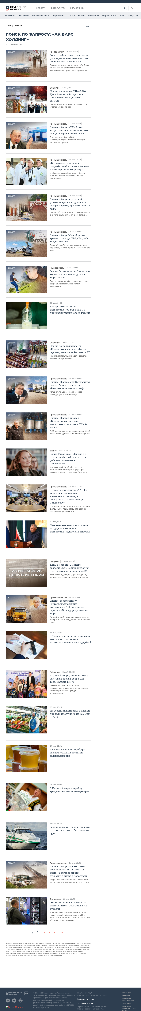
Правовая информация (128, 999)
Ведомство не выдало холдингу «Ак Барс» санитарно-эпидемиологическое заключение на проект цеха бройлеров (69, 63)
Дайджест (55, 561)
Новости (41, 8)
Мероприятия (109, 15)
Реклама (126, 996)
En (132, 8)
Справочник (77, 8)
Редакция (126, 993)
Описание (126, 1004)
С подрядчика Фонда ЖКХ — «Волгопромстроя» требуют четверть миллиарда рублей (69, 135)
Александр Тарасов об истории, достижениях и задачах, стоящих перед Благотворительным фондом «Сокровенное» (69, 684)
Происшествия (57, 51)
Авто (72, 15)
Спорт (122, 15)
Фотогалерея (58, 8)
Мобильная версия (86, 999)
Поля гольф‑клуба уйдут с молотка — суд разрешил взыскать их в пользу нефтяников (70, 279)
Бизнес (81, 15)
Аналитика (10, 15)
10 (61, 932)
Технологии (93, 15)
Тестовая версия (85, 1003)
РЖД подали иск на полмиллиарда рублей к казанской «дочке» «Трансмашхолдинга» (70, 425)
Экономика (24, 15)
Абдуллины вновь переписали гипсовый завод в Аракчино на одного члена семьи (69, 874)
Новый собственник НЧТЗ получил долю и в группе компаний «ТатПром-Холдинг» (70, 207)
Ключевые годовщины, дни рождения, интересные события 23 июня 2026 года (69, 571)
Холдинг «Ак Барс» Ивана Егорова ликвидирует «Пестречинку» (70, 388)
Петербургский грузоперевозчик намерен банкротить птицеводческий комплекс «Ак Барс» (70, 611)
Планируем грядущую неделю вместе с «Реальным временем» (68, 99)
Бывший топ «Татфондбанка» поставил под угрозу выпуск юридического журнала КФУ (70, 243)
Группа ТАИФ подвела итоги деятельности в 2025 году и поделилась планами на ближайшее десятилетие (70, 500)
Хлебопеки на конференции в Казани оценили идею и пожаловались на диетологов (69, 171)
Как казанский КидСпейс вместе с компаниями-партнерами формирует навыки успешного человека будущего (68, 463)
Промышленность (40, 15)
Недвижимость (60, 15)
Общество (133, 15)
